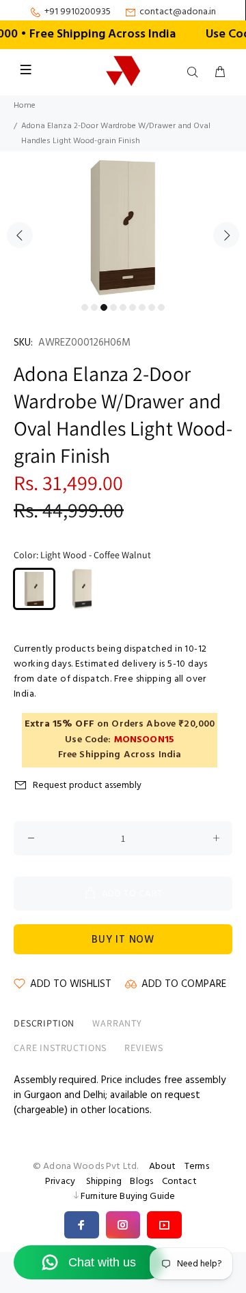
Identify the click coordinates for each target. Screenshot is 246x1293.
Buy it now (123, 940)
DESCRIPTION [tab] (44, 1023)
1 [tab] (84, 307)
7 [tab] (142, 307)
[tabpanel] (123, 227)
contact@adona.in (177, 12)
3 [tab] (103, 307)
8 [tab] (151, 307)
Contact (179, 1181)
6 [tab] (132, 307)
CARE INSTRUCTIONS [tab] (60, 1047)
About (162, 1166)
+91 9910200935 (77, 12)
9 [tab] (161, 307)
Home (25, 105)
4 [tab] (113, 307)
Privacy (60, 1181)
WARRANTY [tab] (117, 1023)
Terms (196, 1166)
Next (226, 235)
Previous (20, 235)
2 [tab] (94, 307)
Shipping (104, 1181)
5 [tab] (123, 307)
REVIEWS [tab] (143, 1047)
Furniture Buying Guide (128, 1196)
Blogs (141, 1181)
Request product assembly (87, 785)
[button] (81, 1224)
